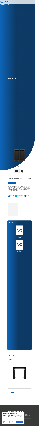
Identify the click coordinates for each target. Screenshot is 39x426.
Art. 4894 (11, 392)
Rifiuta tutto (13, 421)
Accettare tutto (19, 421)
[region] (13, 418)
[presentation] (30, 157)
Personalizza (6, 421)
